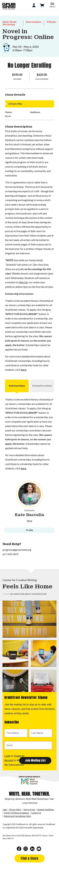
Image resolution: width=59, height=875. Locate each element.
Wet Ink (23, 282)
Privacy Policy (15, 810)
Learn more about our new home (30, 594)
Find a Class (29, 858)
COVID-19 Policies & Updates (16, 813)
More (29, 520)
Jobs (5, 810)
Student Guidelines (45, 810)
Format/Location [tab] (42, 386)
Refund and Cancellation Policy (17, 816)
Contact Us (36, 813)
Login (7, 755)
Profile (29, 530)
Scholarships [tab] (17, 386)
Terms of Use (29, 810)
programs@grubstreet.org (17, 549)
